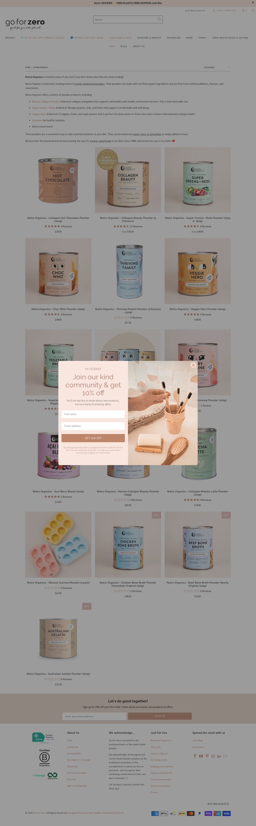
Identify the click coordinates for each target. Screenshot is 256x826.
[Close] (193, 365)
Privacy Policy (104, 453)
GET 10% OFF (93, 438)
